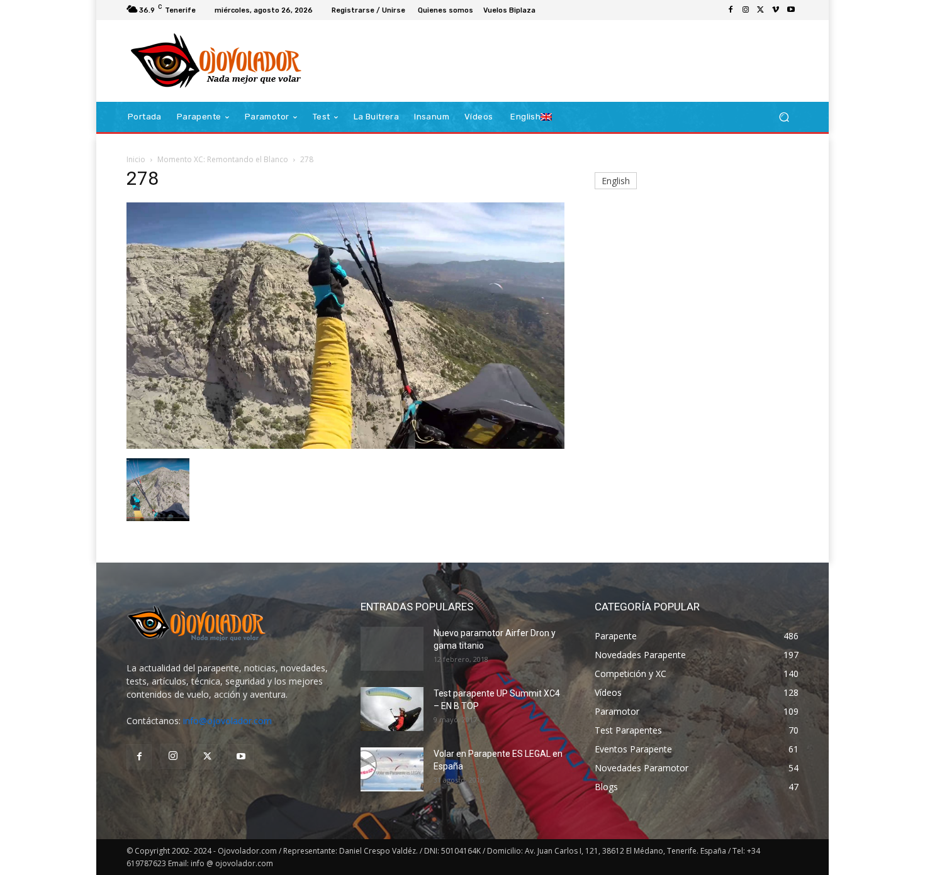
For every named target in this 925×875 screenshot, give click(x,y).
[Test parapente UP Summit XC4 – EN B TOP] (392, 709)
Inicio (135, 159)
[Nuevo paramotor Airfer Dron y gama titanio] (392, 649)
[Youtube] (791, 10)
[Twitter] (760, 10)
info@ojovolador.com (227, 721)
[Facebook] (730, 10)
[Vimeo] (775, 10)
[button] (784, 117)
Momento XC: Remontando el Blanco (222, 159)
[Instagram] (745, 10)
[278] (345, 445)
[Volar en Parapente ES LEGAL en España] (392, 769)
